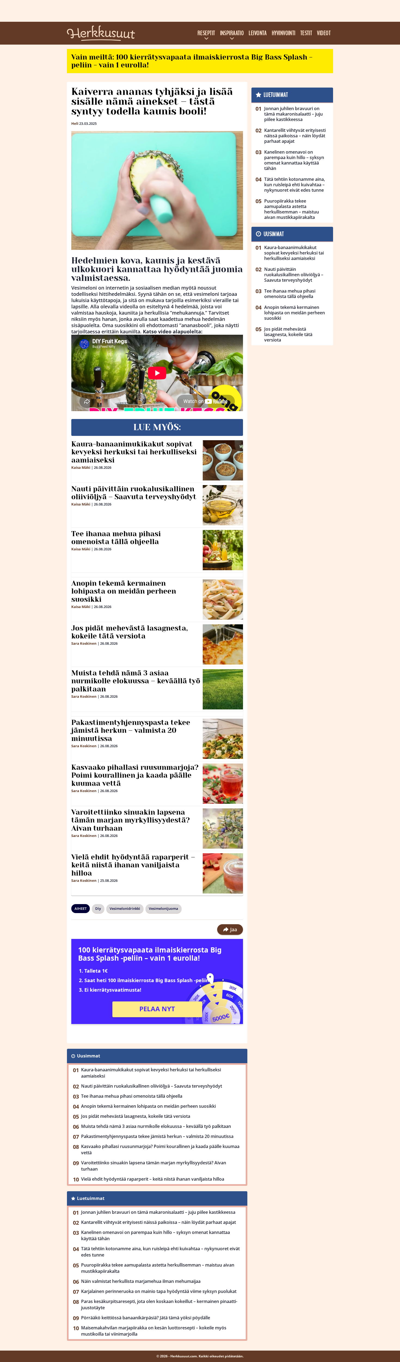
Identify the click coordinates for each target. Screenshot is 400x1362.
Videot (324, 33)
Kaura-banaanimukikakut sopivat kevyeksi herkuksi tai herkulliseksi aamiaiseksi (134, 452)
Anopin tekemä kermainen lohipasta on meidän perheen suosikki (123, 591)
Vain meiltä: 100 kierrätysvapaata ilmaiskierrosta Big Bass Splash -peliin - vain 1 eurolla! (191, 61)
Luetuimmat (90, 1198)
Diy (98, 908)
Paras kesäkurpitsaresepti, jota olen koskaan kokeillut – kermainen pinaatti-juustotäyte (159, 1304)
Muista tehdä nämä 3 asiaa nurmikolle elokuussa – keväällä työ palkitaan (135, 681)
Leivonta (258, 33)
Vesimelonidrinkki (125, 908)
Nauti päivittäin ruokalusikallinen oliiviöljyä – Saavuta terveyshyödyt (133, 493)
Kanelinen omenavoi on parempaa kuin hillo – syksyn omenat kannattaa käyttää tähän (155, 1235)
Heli (74, 123)
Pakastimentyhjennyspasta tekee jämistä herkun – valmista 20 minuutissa (130, 730)
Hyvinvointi (284, 33)
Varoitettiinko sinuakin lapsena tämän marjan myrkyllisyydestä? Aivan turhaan (130, 820)
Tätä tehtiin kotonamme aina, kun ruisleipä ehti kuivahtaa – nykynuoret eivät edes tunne (160, 1252)
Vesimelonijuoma (163, 908)
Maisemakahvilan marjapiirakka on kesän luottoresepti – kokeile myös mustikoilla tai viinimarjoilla (153, 1331)
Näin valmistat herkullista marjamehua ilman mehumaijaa (141, 1281)
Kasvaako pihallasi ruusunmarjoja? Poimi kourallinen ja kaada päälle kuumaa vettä (135, 775)
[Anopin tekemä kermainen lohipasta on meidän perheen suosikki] (223, 599)
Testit (306, 33)
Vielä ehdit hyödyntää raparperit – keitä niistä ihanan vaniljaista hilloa (133, 865)
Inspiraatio (232, 33)
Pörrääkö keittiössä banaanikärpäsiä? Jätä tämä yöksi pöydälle (145, 1318)
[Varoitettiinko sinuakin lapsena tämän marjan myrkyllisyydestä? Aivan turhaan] (223, 828)
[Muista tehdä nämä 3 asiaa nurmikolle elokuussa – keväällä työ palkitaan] (223, 689)
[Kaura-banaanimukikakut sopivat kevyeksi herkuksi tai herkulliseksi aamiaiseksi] (223, 460)
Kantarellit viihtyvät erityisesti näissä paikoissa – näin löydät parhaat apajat (158, 1222)
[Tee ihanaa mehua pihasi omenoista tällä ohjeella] (223, 550)
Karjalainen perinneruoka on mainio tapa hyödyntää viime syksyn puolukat (158, 1291)
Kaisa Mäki (80, 467)
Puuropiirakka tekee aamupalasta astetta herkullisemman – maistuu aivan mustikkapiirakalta (157, 1268)
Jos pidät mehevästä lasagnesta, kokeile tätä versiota (129, 632)
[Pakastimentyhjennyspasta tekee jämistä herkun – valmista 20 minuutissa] (223, 739)
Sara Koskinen (84, 643)
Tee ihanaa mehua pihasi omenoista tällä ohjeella (116, 538)
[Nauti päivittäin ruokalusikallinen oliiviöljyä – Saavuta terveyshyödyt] (223, 505)
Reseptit (206, 33)
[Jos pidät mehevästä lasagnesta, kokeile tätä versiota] (223, 644)
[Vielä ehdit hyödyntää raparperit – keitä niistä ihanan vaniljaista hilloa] (223, 873)
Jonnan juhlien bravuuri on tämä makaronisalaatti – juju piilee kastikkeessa (158, 1212)
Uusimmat (88, 1056)
